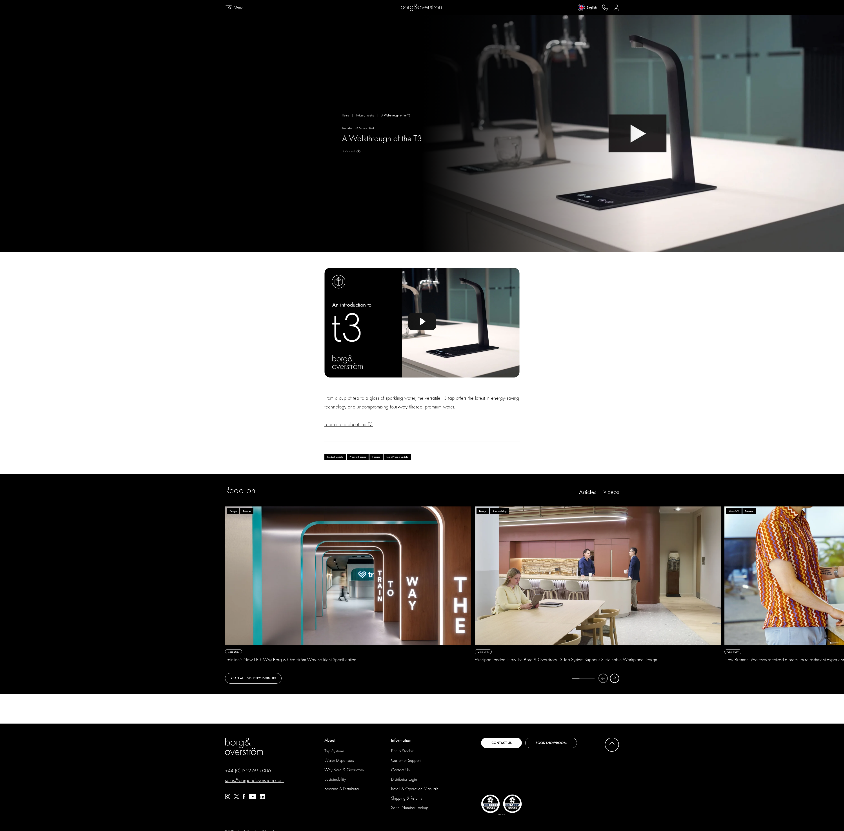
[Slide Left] (603, 678)
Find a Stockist (402, 750)
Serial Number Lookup (409, 807)
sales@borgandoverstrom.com (254, 780)
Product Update (335, 456)
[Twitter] (236, 798)
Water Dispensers (339, 760)
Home (345, 115)
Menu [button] (238, 7)
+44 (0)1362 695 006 (248, 770)
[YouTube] (252, 798)
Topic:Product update (397, 456)
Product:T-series (357, 456)
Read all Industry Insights (253, 678)
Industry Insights (365, 115)
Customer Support (406, 760)
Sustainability (335, 779)
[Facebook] (244, 798)
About (329, 740)
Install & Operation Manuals (414, 788)
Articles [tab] (587, 492)
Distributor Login (404, 779)
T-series (376, 456)
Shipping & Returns (406, 798)
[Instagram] (227, 798)
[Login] (616, 7)
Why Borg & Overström (344, 769)
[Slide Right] (614, 678)
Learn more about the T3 (348, 424)
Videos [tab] (611, 492)
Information (401, 740)
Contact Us (400, 769)
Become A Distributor (341, 788)
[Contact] (605, 7)
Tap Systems (334, 750)
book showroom (551, 743)
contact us (501, 743)
